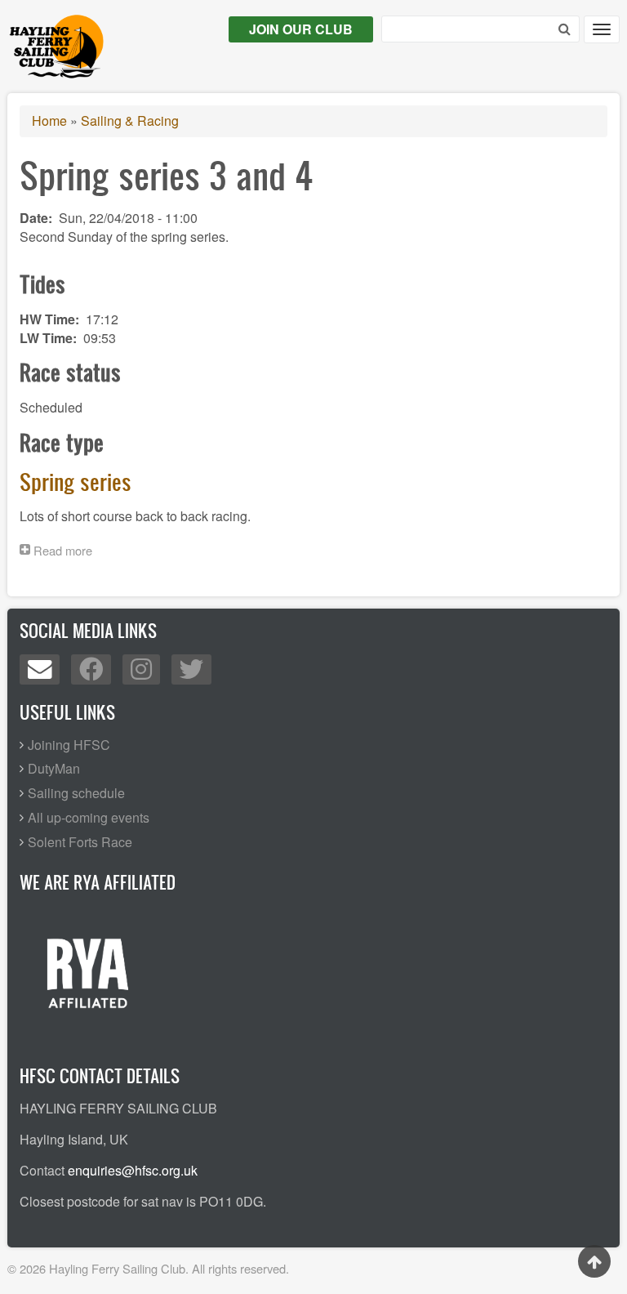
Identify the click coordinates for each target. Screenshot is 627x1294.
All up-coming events (88, 817)
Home (49, 120)
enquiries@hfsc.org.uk (133, 1170)
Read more (66, 552)
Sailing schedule (76, 792)
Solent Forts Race (80, 841)
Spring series (75, 481)
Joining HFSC (69, 744)
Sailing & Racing (130, 120)
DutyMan (54, 768)
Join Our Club (301, 29)
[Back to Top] (594, 1261)
